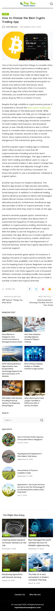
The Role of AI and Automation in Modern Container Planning (38, 577)
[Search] (51, 4)
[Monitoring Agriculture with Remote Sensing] (14, 562)
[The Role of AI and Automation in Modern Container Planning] (40, 562)
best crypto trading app (39, 107)
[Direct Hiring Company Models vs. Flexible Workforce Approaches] (34, 353)
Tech (5, 14)
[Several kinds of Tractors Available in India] (8, 473)
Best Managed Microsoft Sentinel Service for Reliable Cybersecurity (39, 542)
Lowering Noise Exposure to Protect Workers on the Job (14, 542)
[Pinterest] (43, 289)
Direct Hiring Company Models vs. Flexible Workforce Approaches (33, 366)
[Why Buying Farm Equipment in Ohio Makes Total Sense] (8, 456)
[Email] (49, 289)
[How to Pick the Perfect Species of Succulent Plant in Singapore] (8, 440)
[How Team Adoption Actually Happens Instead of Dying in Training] (34, 324)
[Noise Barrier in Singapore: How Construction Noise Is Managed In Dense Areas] (12, 324)
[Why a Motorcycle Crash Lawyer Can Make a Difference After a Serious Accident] (34, 388)
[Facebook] (29, 289)
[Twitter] (36, 289)
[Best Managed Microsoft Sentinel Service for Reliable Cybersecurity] (40, 528)
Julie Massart (12, 27)
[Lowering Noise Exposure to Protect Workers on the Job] (14, 528)
